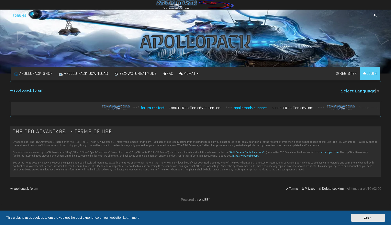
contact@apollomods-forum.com (163, 108)
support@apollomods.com (260, 108)
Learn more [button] (131, 217)
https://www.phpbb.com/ (245, 155)
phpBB (203, 200)
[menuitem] (168, 73)
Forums (19, 15)
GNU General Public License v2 (247, 152)
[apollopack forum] (195, 41)
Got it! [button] (368, 217)
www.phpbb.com (330, 152)
